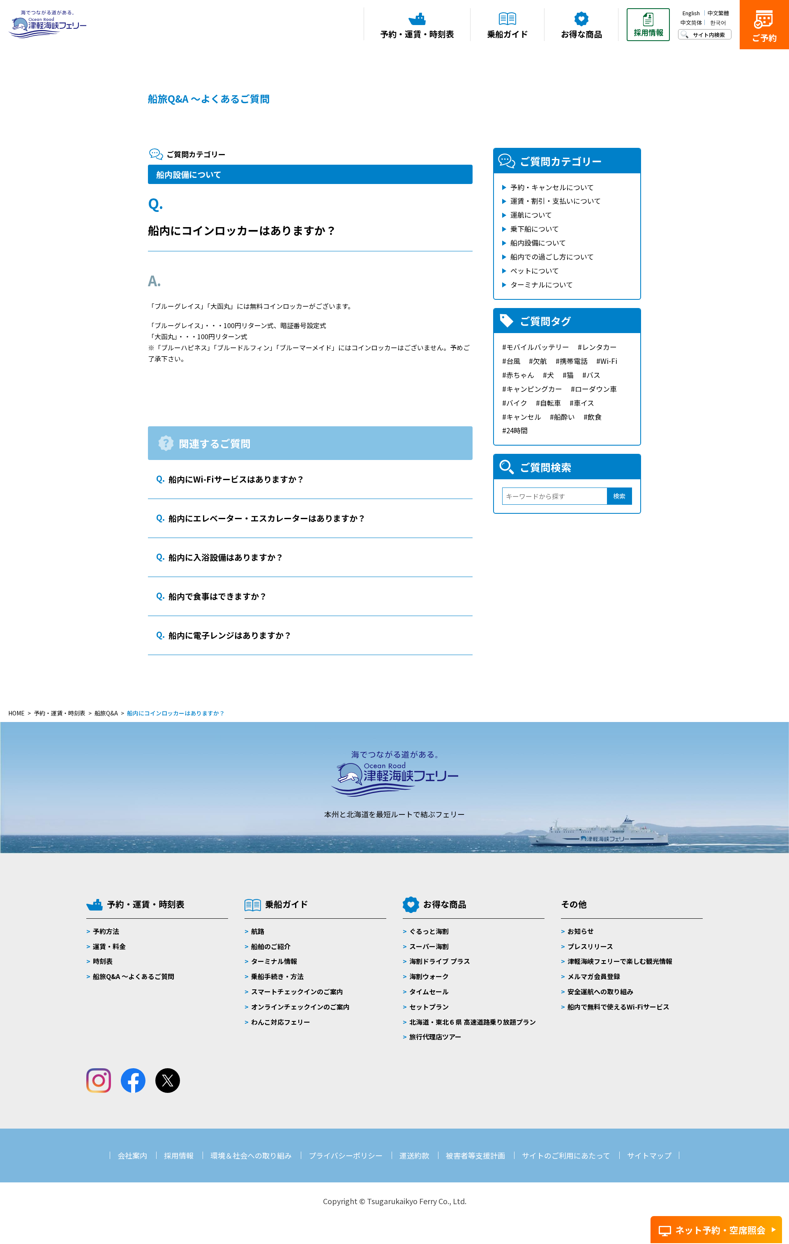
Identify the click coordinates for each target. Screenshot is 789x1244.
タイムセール (429, 991)
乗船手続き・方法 (277, 976)
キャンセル (523, 417)
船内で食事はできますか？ (217, 596)
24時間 (517, 430)
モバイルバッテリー (537, 347)
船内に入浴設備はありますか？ (226, 557)
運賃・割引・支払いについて (555, 200)
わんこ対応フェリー (280, 1022)
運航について (531, 214)
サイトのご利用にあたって (566, 1155)
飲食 (595, 417)
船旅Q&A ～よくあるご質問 (209, 98)
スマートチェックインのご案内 (297, 991)
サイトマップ (649, 1155)
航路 (257, 931)
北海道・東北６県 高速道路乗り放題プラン (472, 1022)
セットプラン (429, 1007)
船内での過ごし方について (552, 256)
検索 (619, 496)
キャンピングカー (534, 389)
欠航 (540, 361)
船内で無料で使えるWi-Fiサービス (618, 1007)
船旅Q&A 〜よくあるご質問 (133, 976)
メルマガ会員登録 (594, 976)
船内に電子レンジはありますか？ (230, 635)
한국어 (718, 22)
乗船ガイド (286, 904)
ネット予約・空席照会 (720, 1229)
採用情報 (179, 1155)
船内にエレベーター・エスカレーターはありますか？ (267, 518)
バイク (516, 403)
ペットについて (534, 270)
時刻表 (103, 961)
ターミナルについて (541, 284)
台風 (513, 361)
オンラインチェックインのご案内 (300, 1007)
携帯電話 (574, 361)
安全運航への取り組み (600, 991)
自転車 (550, 403)
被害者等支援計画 (475, 1155)
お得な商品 (444, 904)
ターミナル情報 (274, 961)
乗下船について (534, 228)
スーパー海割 (429, 946)
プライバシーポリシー (346, 1155)
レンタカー (599, 347)
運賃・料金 (109, 946)
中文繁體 (718, 13)
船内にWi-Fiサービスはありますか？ (236, 479)
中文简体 (691, 22)
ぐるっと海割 (429, 931)
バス (593, 375)
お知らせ (581, 931)
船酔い (564, 417)
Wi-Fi (608, 361)
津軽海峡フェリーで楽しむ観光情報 (620, 961)
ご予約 (764, 38)
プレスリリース (590, 946)
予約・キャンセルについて (552, 187)
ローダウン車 (596, 389)
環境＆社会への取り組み (251, 1155)
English (691, 13)
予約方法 (106, 931)
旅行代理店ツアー (435, 1037)
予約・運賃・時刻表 (146, 904)
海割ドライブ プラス (439, 961)
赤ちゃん (520, 375)
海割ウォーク (429, 976)
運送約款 (414, 1155)
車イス (584, 403)
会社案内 (132, 1155)
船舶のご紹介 (271, 946)
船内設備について (188, 174)
